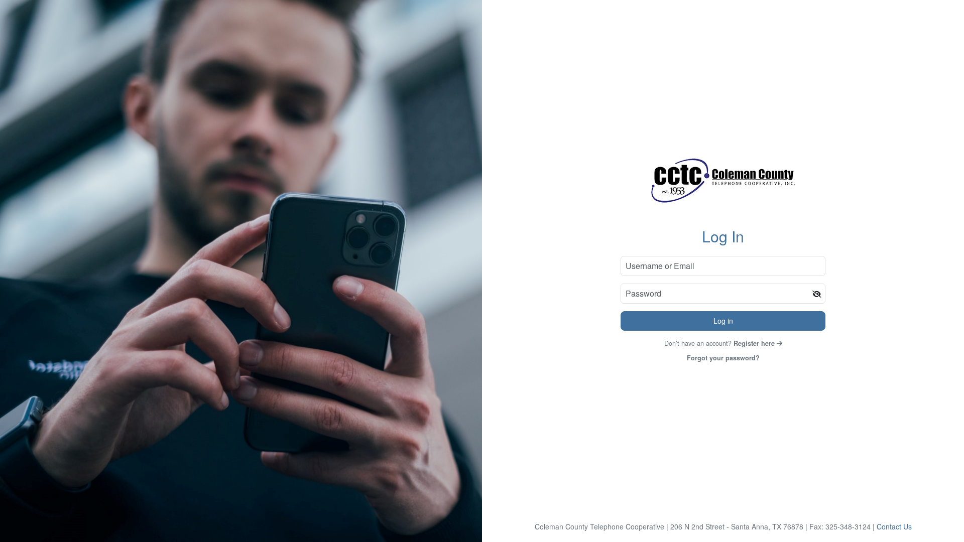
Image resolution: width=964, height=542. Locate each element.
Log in (723, 321)
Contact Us (894, 526)
